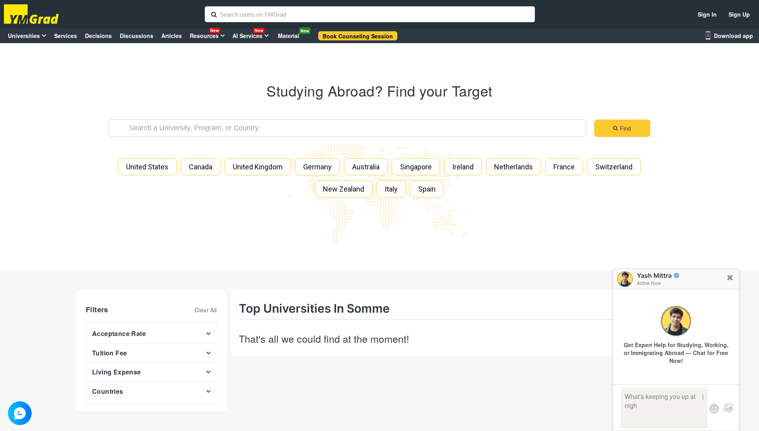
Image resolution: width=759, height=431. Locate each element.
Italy (391, 189)
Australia (366, 167)
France (564, 167)
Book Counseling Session (358, 36)
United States (147, 167)
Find (625, 128)
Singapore (416, 167)
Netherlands (513, 167)
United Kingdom (258, 167)
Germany (317, 167)
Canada (200, 167)
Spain (427, 189)
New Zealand (343, 189)
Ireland (463, 167)
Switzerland (613, 167)
